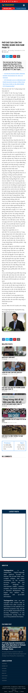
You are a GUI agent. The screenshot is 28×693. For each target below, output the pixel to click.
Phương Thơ (4, 666)
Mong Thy (4, 673)
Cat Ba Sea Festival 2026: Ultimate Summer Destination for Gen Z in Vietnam (14, 75)
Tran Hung (4, 663)
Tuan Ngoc (4, 680)
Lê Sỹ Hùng (4, 668)
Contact (22, 691)
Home (5, 691)
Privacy (16, 691)
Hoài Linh (5, 52)
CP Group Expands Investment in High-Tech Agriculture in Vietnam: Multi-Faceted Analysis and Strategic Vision (14, 646)
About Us (11, 691)
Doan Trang (4, 675)
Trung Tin (4, 670)
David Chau (4, 678)
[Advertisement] (14, 24)
